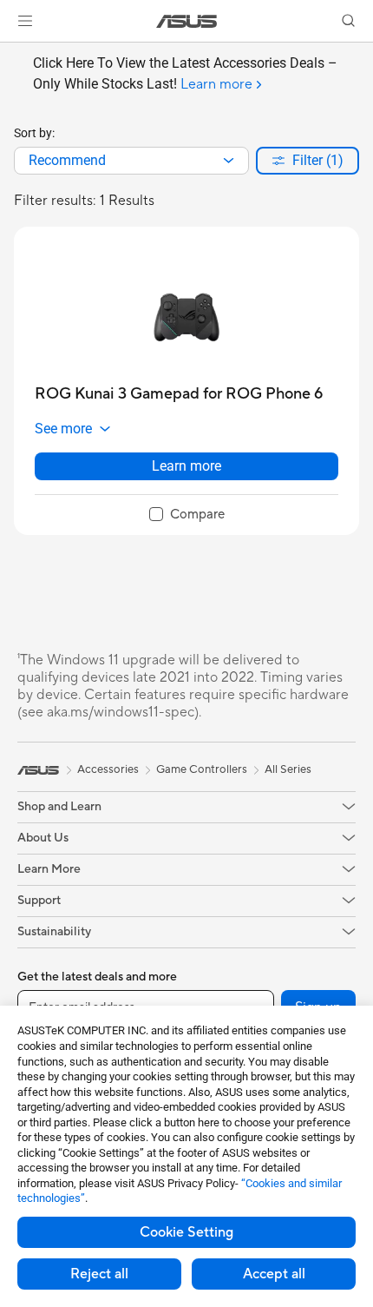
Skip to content (10, 53)
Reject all (99, 1274)
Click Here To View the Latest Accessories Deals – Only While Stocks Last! (185, 74)
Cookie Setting (186, 1232)
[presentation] (228, 160)
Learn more (186, 466)
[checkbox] (187, 515)
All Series (288, 769)
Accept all (274, 1274)
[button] (25, 21)
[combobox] (131, 161)
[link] (187, 21)
